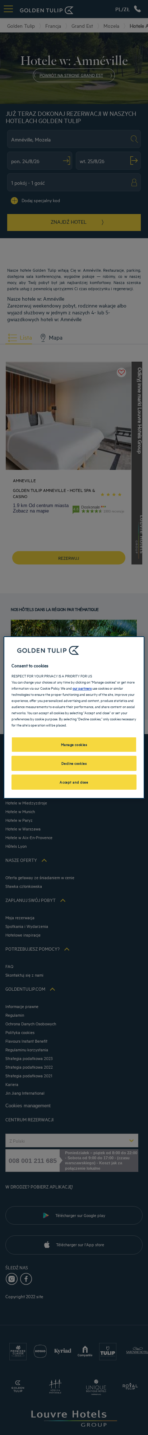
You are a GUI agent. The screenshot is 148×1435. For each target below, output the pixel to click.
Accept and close (74, 782)
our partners (82, 688)
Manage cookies (74, 744)
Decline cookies (74, 763)
